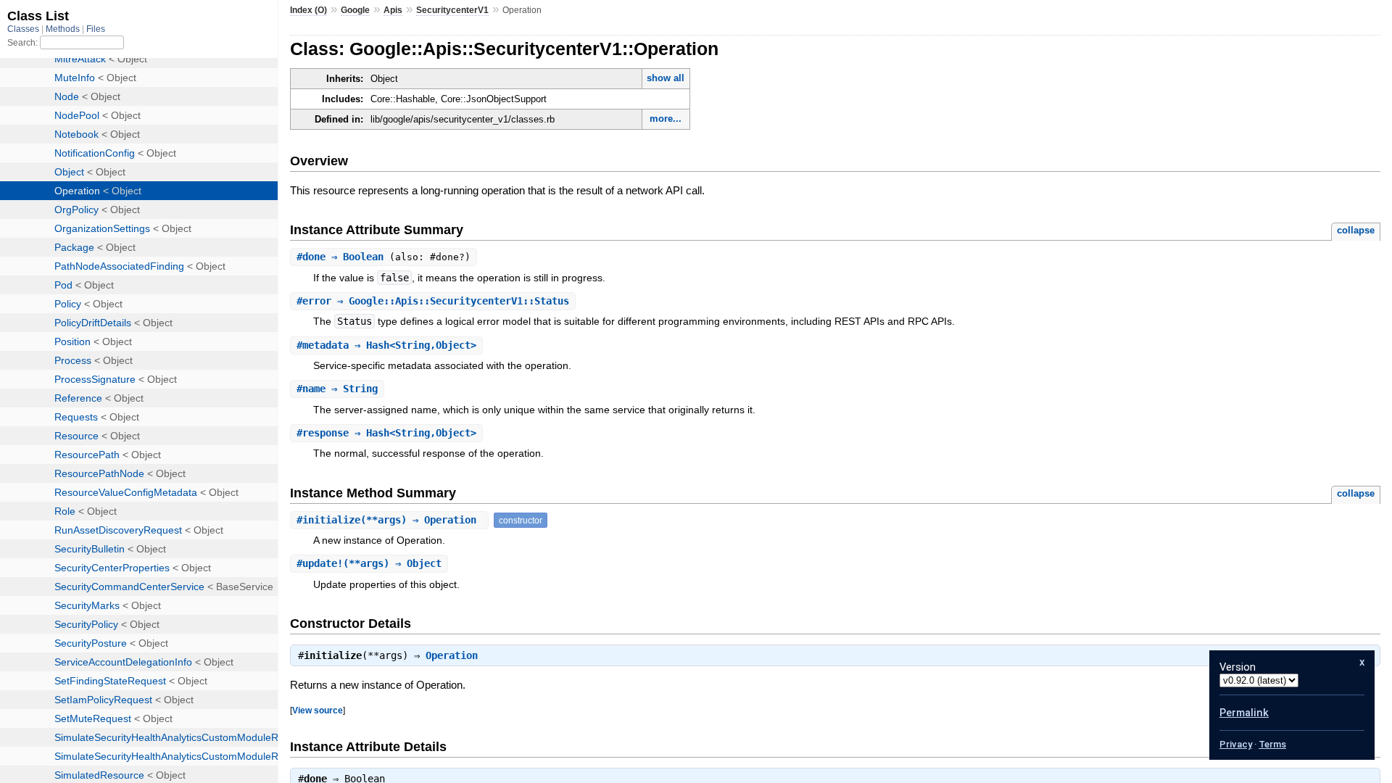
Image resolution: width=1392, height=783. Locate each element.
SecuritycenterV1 (452, 10)
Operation (452, 655)
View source (317, 710)
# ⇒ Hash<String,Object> (386, 345)
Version (1237, 667)
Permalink (1244, 712)
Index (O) (308, 10)
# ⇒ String (337, 388)
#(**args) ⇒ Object (369, 563)
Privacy (1235, 744)
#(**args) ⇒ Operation (389, 520)
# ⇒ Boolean (343, 256)
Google (355, 10)
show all (665, 77)
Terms (1272, 744)
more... (666, 118)
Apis (393, 10)
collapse (1356, 230)
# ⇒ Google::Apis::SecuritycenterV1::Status (433, 301)
